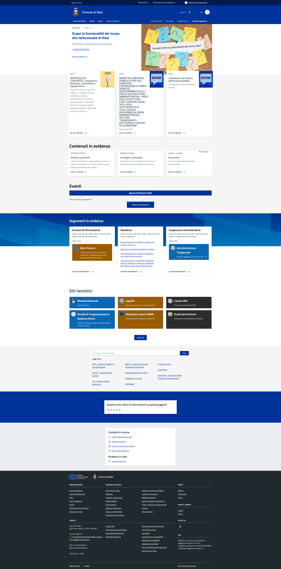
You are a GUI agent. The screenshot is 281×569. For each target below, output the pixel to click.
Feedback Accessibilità (150, 544)
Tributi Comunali (156, 21)
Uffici (71, 497)
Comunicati (182, 494)
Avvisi (180, 497)
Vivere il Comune (112, 21)
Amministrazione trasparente (153, 526)
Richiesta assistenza (113, 537)
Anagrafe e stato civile (114, 497)
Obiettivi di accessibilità (150, 540)
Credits (86, 566)
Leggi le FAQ (110, 526)
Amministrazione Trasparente (164, 2)
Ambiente (109, 494)
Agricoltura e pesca (113, 490)
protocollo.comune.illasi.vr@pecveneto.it (87, 537)
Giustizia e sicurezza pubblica (153, 490)
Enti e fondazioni (75, 501)
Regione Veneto (76, 3)
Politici (71, 504)
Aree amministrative (77, 494)
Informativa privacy (149, 529)
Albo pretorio (143, 2)
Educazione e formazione (115, 515)
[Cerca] (207, 12)
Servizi (100, 21)
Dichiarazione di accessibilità (152, 537)
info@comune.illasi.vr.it (81, 539)
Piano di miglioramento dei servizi (154, 547)
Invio (184, 353)
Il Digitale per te (183, 21)
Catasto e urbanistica (113, 508)
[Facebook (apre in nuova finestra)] (188, 12)
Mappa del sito (74, 566)
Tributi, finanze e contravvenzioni (154, 504)
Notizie (180, 490)
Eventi (180, 514)
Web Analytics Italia (149, 551)
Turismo (145, 508)
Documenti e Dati (75, 511)
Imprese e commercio (150, 494)
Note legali (146, 533)
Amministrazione (79, 21)
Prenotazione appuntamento (116, 529)
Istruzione (170, 21)
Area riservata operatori (187, 566)
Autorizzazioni (111, 504)
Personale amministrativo (79, 508)
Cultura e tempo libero (114, 511)
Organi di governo (76, 490)
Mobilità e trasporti (149, 497)
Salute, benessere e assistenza (153, 501)
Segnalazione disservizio (115, 533)
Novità (91, 21)
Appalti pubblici (111, 501)
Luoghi (180, 510)
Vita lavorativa (147, 511)
